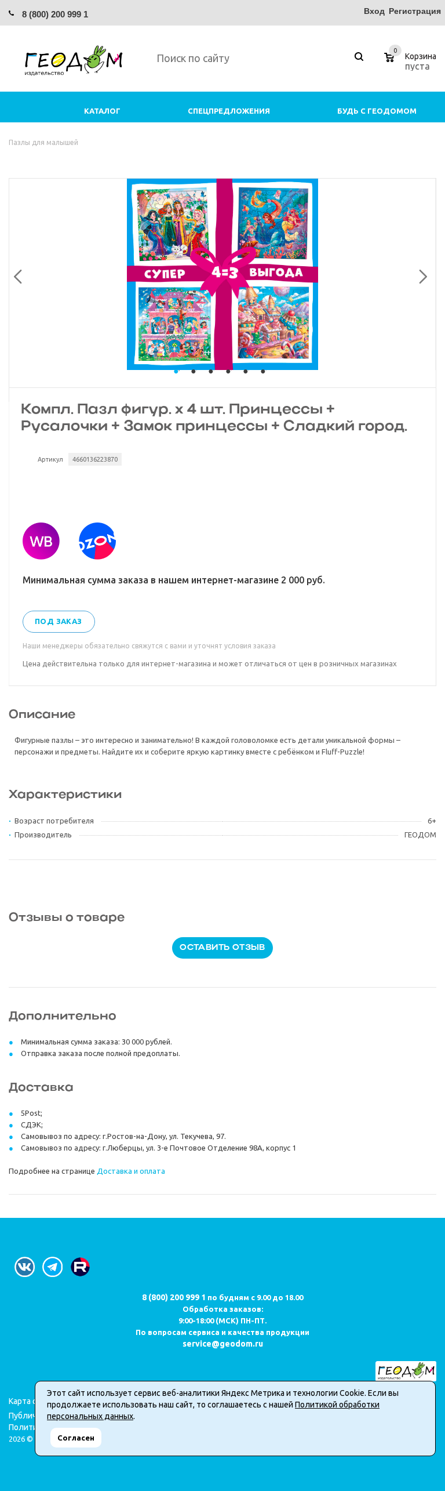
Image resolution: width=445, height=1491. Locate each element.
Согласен (75, 1438)
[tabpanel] (222, 274)
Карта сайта (31, 1401)
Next (420, 274)
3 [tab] (214, 382)
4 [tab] (231, 382)
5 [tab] (248, 382)
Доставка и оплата (131, 1171)
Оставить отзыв (222, 948)
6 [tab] (266, 382)
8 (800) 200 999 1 (55, 14)
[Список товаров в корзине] (411, 64)
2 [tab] (196, 382)
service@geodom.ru (223, 1343)
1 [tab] (179, 382)
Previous (16, 274)
